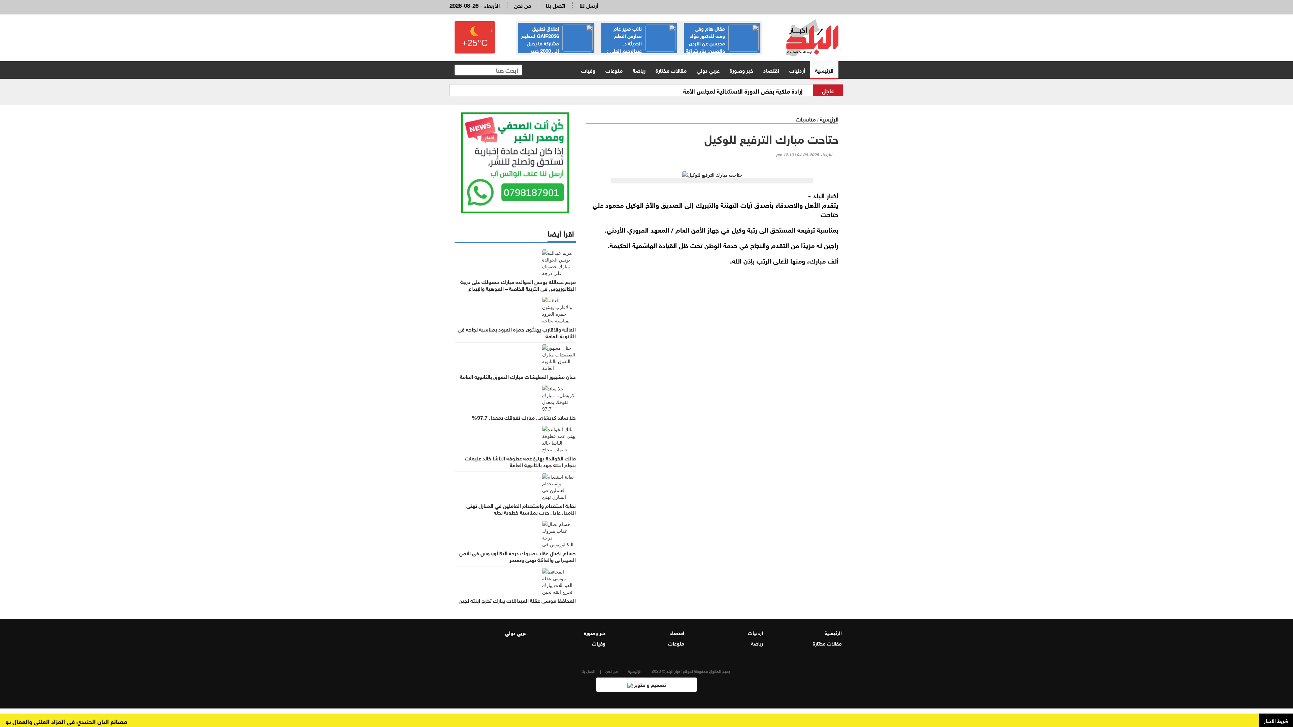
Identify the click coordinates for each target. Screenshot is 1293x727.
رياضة (639, 69)
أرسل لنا (588, 4)
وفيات (588, 69)
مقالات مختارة (671, 69)
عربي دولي (708, 69)
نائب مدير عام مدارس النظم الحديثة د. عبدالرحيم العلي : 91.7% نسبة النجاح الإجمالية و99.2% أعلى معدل (641, 46)
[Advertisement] (712, 350)
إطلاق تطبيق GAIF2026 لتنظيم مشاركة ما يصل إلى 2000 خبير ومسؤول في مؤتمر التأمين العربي (557, 43)
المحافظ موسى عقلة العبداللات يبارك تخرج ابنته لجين (517, 600)
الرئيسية (824, 69)
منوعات (614, 69)
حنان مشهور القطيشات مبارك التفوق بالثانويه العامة (518, 376)
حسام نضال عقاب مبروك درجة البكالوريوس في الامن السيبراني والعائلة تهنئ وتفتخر (517, 556)
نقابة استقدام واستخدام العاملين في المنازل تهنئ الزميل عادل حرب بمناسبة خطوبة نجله (521, 508)
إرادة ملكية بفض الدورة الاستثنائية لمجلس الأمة (743, 90)
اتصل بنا (555, 4)
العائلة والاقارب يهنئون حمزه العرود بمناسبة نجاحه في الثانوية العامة (517, 332)
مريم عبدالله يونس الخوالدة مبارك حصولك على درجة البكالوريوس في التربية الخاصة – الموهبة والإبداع (518, 284)
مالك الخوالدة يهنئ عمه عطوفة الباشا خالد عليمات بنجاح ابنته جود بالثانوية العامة (520, 461)
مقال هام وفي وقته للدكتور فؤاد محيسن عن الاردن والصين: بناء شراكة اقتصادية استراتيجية (722, 43)
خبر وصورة (741, 69)
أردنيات (797, 69)
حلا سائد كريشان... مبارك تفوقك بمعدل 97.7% (524, 417)
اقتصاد (771, 69)
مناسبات (806, 118)
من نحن (522, 4)
